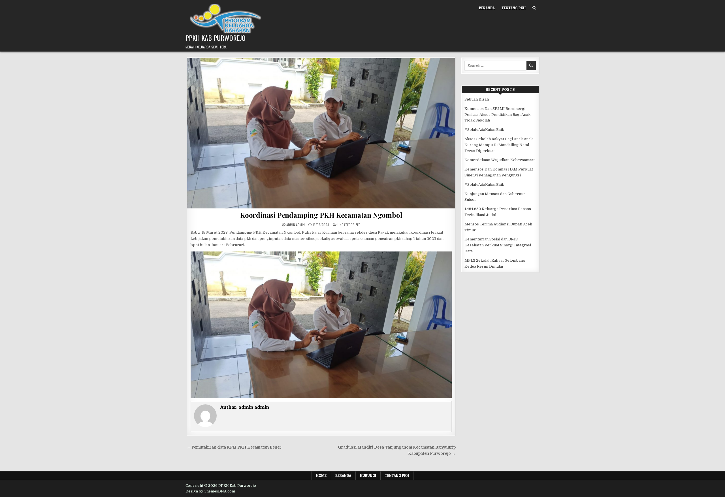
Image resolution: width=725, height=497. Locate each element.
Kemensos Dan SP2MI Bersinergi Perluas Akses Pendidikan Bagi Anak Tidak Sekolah (497, 114)
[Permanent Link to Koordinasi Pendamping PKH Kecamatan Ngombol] (321, 133)
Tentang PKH (514, 8)
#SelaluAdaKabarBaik (484, 129)
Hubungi (368, 475)
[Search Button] (534, 8)
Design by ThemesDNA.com (210, 491)
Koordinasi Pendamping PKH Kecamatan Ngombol (321, 214)
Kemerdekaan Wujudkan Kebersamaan (500, 160)
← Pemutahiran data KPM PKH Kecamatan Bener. (235, 447)
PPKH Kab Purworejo (215, 38)
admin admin (295, 225)
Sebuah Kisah (476, 99)
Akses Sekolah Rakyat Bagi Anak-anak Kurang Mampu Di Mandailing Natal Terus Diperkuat (498, 145)
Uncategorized (349, 224)
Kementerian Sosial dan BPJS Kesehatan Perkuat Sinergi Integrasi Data (497, 245)
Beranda (487, 8)
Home (321, 475)
